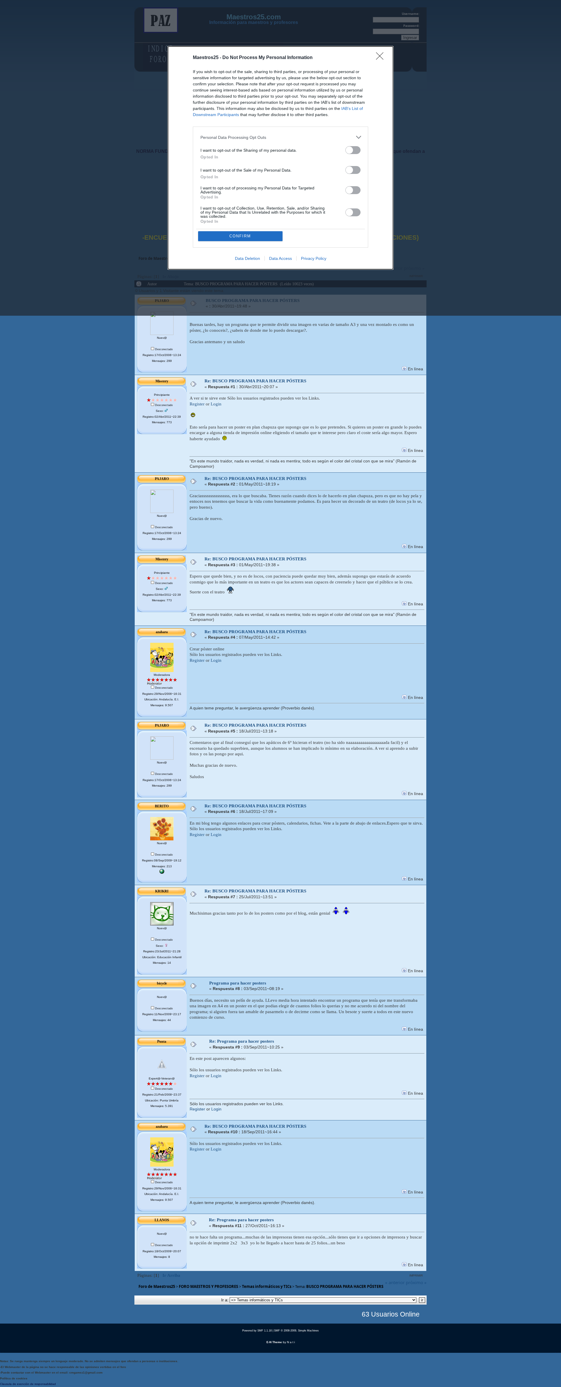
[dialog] (280, 157)
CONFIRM (240, 236)
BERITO (162, 806)
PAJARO (162, 479)
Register (197, 404)
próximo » (416, 1282)
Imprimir (416, 1275)
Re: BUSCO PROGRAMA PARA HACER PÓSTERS (255, 381)
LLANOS (162, 1220)
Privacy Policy (313, 258)
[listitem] (280, 137)
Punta (161, 1041)
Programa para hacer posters (237, 983)
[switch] (353, 150)
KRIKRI (162, 891)
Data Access (280, 258)
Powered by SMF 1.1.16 (257, 1330)
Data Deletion (247, 258)
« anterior (395, 1282)
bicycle (162, 983)
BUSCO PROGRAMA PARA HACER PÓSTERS (344, 1286)
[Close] (381, 57)
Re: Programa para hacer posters (241, 1041)
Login (216, 404)
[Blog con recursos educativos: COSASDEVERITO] (162, 872)
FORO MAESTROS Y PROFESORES (208, 1286)
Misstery (161, 381)
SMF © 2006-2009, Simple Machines (296, 1330)
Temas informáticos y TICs (266, 1286)
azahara (162, 632)
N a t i (291, 1342)
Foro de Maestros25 (156, 1286)
